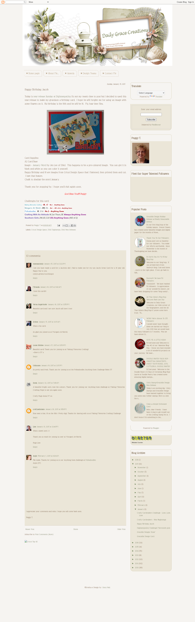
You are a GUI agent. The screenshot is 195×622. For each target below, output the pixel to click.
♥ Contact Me (109, 73)
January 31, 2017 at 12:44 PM (47, 426)
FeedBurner (156, 125)
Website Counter (137, 442)
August (140, 480)
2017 (137, 464)
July (139, 484)
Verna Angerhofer (40, 304)
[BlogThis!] (66, 225)
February (141, 505)
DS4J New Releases (68, 229)
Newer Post (29, 529)
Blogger (156, 428)
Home (76, 529)
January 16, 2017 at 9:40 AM (50, 287)
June (140, 488)
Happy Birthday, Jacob (145, 524)
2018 (137, 460)
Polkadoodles (91, 460)
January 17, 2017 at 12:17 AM (49, 322)
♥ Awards (69, 73)
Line (34, 426)
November (142, 467)
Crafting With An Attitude (37, 214)
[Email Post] (58, 225)
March (140, 501)
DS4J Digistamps (54, 229)
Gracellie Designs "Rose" (146, 532)
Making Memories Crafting (33, 205)
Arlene (35, 322)
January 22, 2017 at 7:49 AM (48, 383)
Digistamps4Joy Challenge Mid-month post (153, 528)
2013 (137, 555)
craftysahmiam (39, 409)
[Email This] (64, 225)
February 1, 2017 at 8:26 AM (48, 456)
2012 (137, 559)
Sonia (35, 383)
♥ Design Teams (88, 73)
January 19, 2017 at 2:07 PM (51, 365)
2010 (137, 567)
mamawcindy (38, 264)
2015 (137, 547)
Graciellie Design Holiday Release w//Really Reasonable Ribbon (157, 219)
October (141, 472)
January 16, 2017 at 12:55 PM (58, 304)
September (142, 476)
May (139, 492)
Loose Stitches (38, 345)
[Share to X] (69, 225)
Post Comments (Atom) (44, 534)
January (141, 509)
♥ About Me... (52, 73)
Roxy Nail (106, 587)
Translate (158, 96)
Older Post (121, 529)
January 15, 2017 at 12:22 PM (55, 264)
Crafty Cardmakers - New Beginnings (151, 519)
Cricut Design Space (39, 229)
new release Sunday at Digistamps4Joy (52, 96)
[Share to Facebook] (72, 225)
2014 (137, 551)
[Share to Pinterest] (74, 225)
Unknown (37, 365)
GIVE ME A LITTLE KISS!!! (156, 340)
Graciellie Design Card (145, 536)
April (140, 496)
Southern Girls (32, 218)
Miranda (36, 287)
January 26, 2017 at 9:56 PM (56, 409)
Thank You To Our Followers (157, 238)
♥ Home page (33, 73)
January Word (39, 165)
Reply (35, 278)
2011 (137, 563)
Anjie (35, 456)
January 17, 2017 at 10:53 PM (55, 345)
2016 (137, 542)
